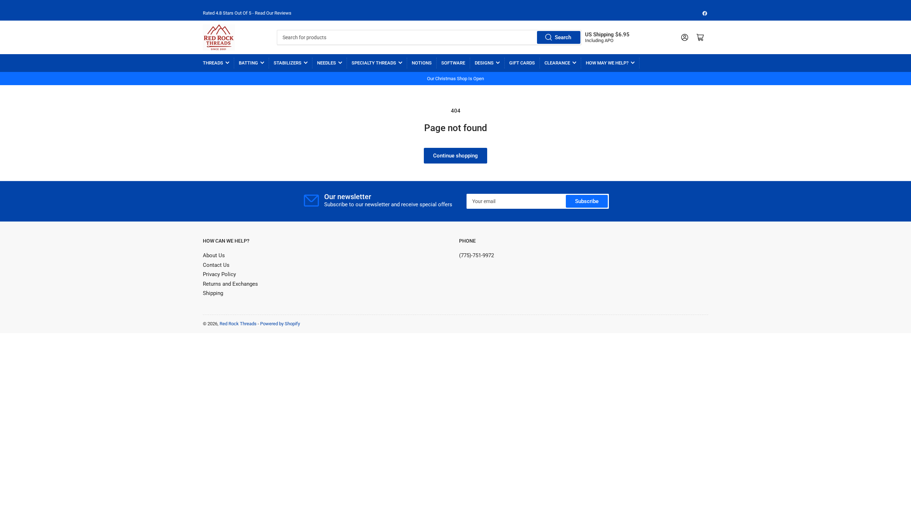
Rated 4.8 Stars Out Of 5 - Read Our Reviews (247, 13)
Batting (248, 63)
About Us (214, 255)
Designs (484, 63)
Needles (326, 63)
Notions (422, 63)
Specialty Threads (374, 63)
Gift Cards (522, 63)
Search (563, 37)
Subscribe (587, 201)
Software (453, 63)
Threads (213, 63)
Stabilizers (287, 63)
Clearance (557, 63)
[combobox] (429, 37)
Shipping (213, 293)
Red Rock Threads (238, 323)
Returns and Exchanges (230, 284)
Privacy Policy (219, 274)
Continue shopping (455, 155)
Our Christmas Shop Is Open (455, 78)
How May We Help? (607, 63)
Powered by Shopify (280, 323)
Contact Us (216, 265)
